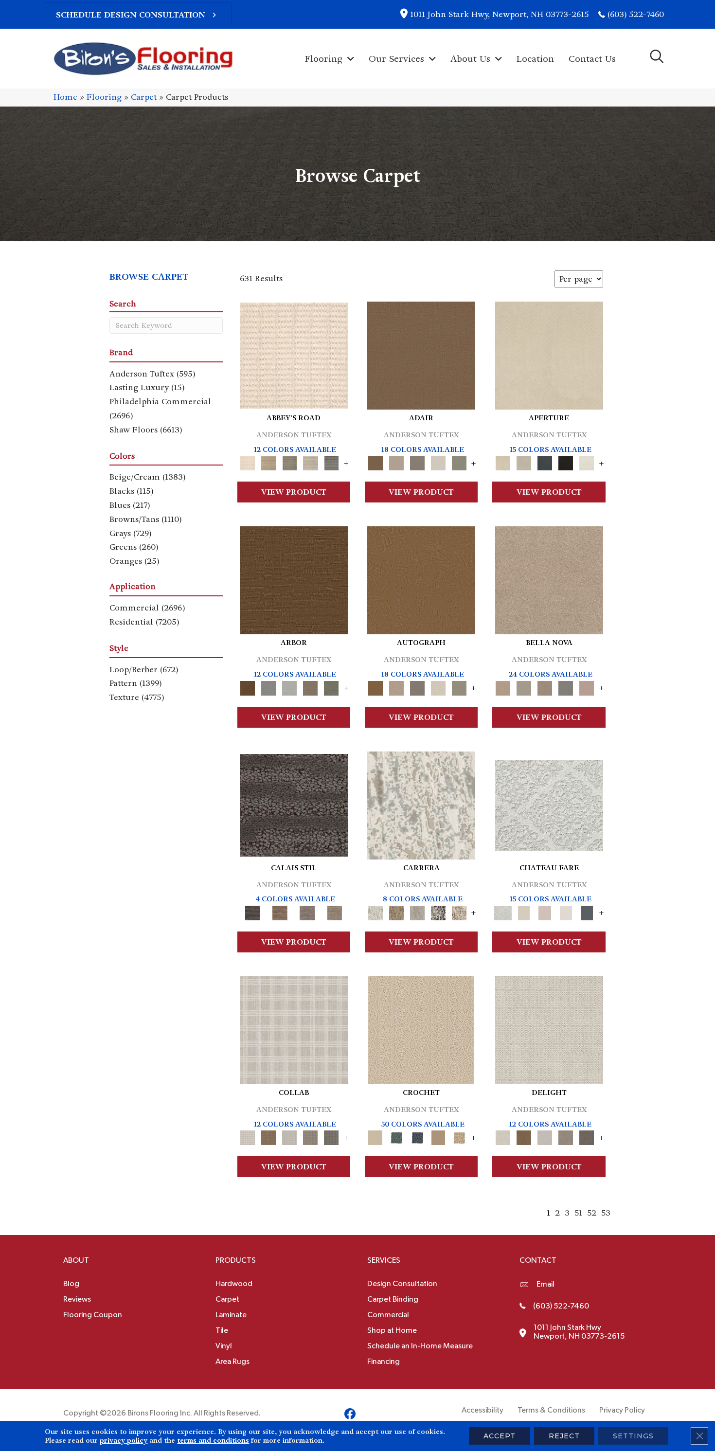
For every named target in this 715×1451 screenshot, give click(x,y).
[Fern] (331, 686)
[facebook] (350, 1415)
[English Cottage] (459, 462)
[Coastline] (290, 686)
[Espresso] (566, 462)
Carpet (144, 97)
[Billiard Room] (396, 1136)
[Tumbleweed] (334, 911)
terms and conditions (213, 1440)
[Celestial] (587, 911)
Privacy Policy (622, 1410)
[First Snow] (587, 462)
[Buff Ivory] (549, 354)
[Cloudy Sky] (269, 686)
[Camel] (396, 911)
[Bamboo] (269, 462)
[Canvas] (524, 462)
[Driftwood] (311, 686)
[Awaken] (524, 911)
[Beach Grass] (549, 579)
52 (591, 1213)
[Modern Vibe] (438, 911)
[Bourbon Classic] (421, 354)
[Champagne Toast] (396, 462)
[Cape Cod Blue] (545, 462)
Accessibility (482, 1410)
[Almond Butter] (421, 1029)
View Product (293, 492)
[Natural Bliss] (459, 911)
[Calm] (566, 911)
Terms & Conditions (551, 1410)
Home (65, 97)
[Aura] (294, 354)
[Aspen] (421, 804)
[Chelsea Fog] (566, 686)
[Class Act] (417, 462)
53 (605, 1213)
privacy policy (123, 1440)
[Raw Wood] (280, 911)
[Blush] (545, 911)
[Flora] (587, 686)
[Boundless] (290, 462)
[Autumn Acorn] (269, 1136)
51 (578, 1213)
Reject (564, 1436)
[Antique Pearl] (294, 1029)
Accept (499, 1436)
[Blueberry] (417, 1136)
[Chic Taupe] (311, 462)
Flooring (104, 97)
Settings (633, 1436)
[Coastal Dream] (417, 911)
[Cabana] (524, 686)
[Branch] (438, 1136)
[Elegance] (438, 462)
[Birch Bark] (290, 1136)
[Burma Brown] (294, 804)
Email (545, 1284)
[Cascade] (545, 686)
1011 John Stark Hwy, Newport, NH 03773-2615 (499, 14)
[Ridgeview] (307, 911)
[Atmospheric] (549, 804)
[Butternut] (459, 1136)
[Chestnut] (294, 579)
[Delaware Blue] (331, 462)
